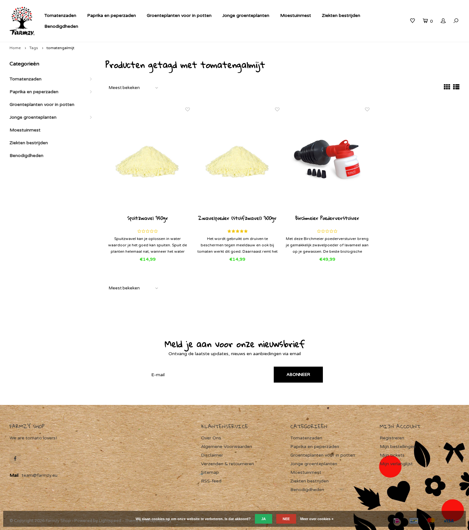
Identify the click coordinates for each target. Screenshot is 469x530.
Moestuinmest (295, 15)
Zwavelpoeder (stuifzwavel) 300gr (237, 218)
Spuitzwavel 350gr (147, 218)
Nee (286, 519)
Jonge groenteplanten (245, 15)
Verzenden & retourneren (227, 464)
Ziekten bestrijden (341, 15)
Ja (263, 519)
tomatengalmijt (60, 48)
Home (15, 48)
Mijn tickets (392, 455)
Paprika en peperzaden (111, 15)
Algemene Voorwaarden (226, 446)
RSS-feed (211, 481)
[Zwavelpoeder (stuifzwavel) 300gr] (238, 161)
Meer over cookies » (316, 519)
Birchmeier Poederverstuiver (327, 218)
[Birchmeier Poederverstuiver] (327, 161)
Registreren (392, 438)
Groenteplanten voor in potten (179, 15)
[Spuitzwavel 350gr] (148, 161)
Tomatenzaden (60, 15)
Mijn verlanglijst (396, 464)
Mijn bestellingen (398, 446)
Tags (33, 48)
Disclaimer (212, 455)
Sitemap (210, 472)
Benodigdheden (61, 26)
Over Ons (211, 438)
